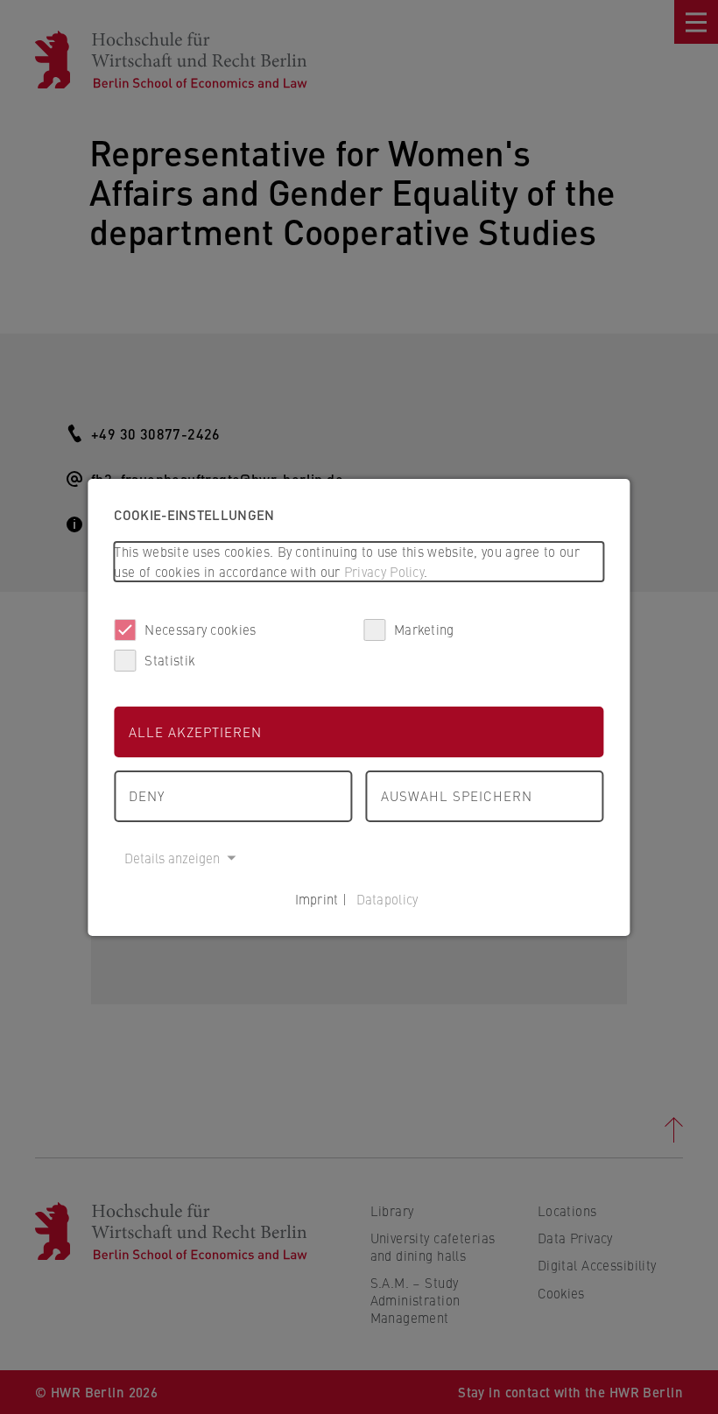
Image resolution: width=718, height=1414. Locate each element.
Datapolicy (387, 899)
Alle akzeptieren (195, 731)
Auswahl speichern (456, 795)
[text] (358, 561)
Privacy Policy (384, 571)
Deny (147, 795)
